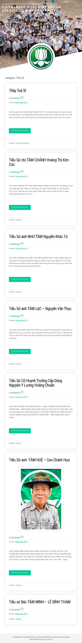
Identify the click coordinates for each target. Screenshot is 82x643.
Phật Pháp (19, 143)
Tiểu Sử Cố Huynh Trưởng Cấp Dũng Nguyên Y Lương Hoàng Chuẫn (35, 383)
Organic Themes (48, 639)
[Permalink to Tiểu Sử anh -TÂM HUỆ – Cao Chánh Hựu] (41, 499)
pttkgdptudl (15, 98)
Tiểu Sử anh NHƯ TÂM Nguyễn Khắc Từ (38, 236)
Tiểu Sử (26, 143)
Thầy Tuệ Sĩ (17, 90)
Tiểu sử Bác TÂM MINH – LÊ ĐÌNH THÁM (39, 601)
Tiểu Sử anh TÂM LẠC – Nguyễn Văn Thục (40, 308)
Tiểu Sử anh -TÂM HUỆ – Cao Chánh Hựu (39, 459)
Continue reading (21, 131)
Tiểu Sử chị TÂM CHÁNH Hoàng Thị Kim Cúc (39, 162)
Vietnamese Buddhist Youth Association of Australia (31, 9)
